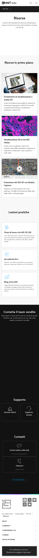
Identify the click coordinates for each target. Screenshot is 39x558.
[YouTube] (30, 504)
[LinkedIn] (34, 500)
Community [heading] (6, 526)
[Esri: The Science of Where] (6, 504)
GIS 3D (5, 9)
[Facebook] (25, 500)
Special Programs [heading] (8, 539)
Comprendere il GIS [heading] (9, 530)
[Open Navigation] (36, 3)
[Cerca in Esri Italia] (31, 3)
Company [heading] (5, 535)
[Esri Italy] (9, 3)
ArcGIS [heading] (4, 521)
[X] (30, 500)
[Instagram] (25, 504)
